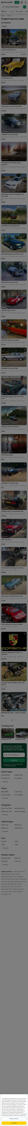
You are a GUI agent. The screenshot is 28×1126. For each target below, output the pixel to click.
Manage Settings (14, 1118)
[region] (14, 1110)
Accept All (14, 1123)
